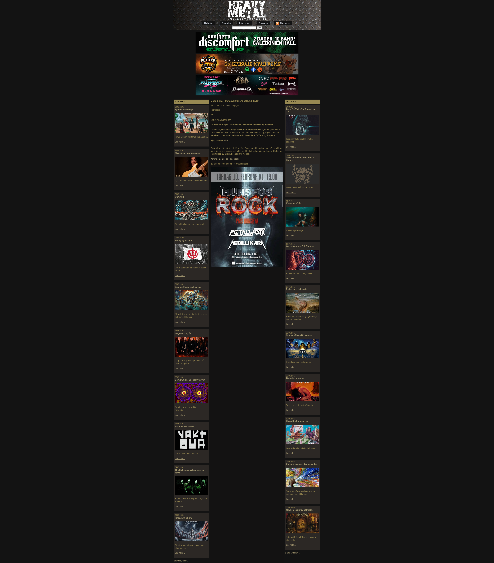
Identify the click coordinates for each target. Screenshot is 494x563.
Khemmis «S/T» (293, 203)
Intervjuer (244, 23)
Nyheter (208, 23)
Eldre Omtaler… (292, 553)
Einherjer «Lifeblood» (296, 289)
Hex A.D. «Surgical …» (297, 421)
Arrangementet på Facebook (225, 159)
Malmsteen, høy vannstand (188, 153)
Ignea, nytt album (183, 518)
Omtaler (226, 23)
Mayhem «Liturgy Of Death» (299, 510)
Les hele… (180, 142)
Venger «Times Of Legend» (299, 335)
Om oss (263, 23)
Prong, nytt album (183, 240)
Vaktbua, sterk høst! (184, 426)
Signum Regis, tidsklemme (188, 287)
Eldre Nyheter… (181, 561)
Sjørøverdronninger (184, 110)
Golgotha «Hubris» (295, 378)
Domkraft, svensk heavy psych (190, 380)
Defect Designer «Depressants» (301, 464)
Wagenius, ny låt (183, 333)
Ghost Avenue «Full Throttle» (300, 246)
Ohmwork (179, 197)
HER (225, 140)
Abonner (285, 23)
